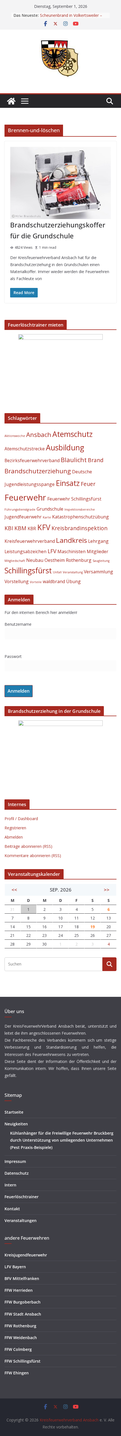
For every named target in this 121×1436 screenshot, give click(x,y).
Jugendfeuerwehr (23, 517)
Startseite (14, 1112)
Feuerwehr (25, 497)
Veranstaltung (73, 572)
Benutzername (18, 624)
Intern (10, 1185)
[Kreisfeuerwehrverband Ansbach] (11, 101)
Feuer (88, 484)
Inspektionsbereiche (79, 509)
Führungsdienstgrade (20, 509)
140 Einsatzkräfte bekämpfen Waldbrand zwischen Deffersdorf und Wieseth (73, 17)
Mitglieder (97, 551)
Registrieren (15, 827)
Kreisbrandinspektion (79, 528)
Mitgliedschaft (15, 561)
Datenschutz (17, 1173)
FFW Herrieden (19, 1290)
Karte (47, 517)
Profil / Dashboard (21, 818)
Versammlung (98, 572)
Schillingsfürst (28, 570)
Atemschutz (72, 434)
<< (14, 889)
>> (106, 889)
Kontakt (12, 1208)
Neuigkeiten (16, 1124)
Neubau (34, 560)
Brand (96, 460)
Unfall (57, 572)
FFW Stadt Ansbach (23, 1314)
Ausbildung (65, 448)
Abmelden (14, 837)
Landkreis (71, 540)
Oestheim (54, 560)
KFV (43, 527)
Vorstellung (17, 581)
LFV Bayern (15, 1266)
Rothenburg (78, 560)
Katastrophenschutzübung (80, 517)
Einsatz (68, 483)
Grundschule (50, 509)
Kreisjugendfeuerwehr (26, 1255)
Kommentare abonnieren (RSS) (33, 855)
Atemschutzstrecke (25, 449)
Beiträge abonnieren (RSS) (28, 846)
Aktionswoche (15, 436)
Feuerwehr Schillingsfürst (74, 499)
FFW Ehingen (17, 1373)
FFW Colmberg (18, 1349)
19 (92, 926)
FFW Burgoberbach (23, 1302)
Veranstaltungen (21, 1220)
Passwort (13, 656)
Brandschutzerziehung (38, 471)
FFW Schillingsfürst (23, 1361)
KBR (32, 528)
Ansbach (38, 434)
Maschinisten (71, 551)
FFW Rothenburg (20, 1325)
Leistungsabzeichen (25, 551)
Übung (73, 581)
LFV (52, 551)
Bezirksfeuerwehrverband (32, 460)
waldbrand (54, 581)
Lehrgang (98, 541)
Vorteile (36, 582)
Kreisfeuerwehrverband (30, 541)
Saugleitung (101, 561)
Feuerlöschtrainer (22, 1196)
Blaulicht (74, 459)
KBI (9, 528)
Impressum (15, 1161)
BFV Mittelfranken (22, 1278)
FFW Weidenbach (21, 1337)
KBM (20, 528)
